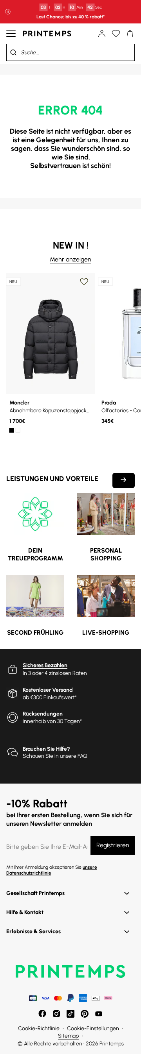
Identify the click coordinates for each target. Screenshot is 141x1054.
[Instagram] (56, 1013)
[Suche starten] (13, 52)
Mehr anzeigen (70, 259)
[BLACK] (11, 430)
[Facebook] (42, 1013)
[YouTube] (98, 1013)
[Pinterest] (84, 1013)
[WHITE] (18, 430)
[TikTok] (70, 1013)
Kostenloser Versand (48, 690)
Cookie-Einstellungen (93, 1028)
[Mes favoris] (116, 33)
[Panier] (130, 33)
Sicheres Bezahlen (45, 665)
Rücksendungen (43, 713)
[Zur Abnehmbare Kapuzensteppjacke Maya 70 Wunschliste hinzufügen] (84, 282)
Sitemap (68, 1036)
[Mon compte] (102, 33)
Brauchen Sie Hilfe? (46, 749)
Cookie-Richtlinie (39, 1028)
